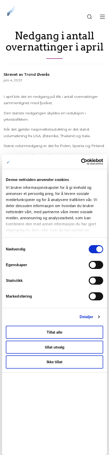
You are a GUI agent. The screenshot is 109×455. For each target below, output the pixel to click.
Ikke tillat (54, 362)
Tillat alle (54, 332)
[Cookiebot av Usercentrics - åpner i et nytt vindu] (81, 161)
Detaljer (87, 317)
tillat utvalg (54, 347)
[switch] (96, 265)
